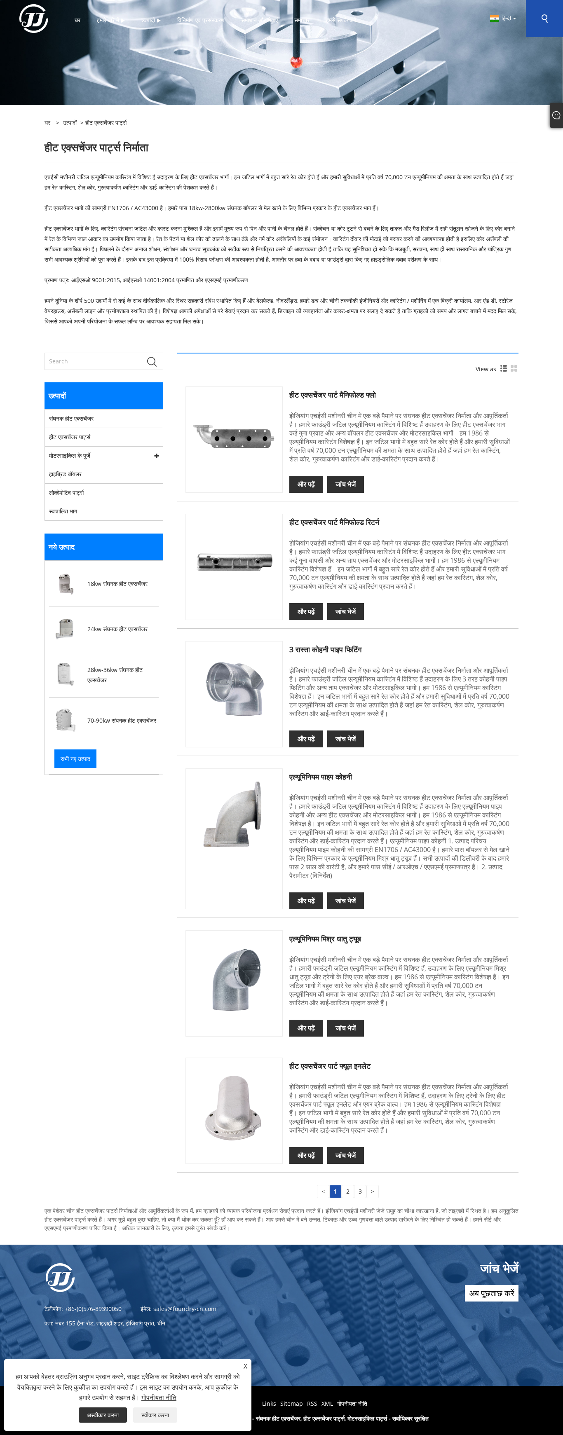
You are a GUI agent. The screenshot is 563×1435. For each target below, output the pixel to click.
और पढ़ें (306, 484)
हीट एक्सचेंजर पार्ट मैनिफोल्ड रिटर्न (334, 522)
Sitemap (291, 1403)
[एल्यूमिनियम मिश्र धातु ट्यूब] (234, 978)
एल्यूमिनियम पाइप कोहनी (320, 777)
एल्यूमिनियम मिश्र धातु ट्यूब (325, 938)
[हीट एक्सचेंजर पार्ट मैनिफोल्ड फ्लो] (234, 434)
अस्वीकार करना (103, 1415)
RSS (312, 1403)
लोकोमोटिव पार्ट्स (66, 492)
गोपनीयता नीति (352, 1403)
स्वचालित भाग (63, 511)
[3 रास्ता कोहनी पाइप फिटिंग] (234, 689)
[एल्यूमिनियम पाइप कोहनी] (234, 816)
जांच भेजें (345, 484)
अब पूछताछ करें (491, 1293)
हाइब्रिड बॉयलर (65, 474)
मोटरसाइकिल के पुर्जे (69, 455)
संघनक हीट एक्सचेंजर (71, 418)
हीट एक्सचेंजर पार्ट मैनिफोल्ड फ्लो (332, 395)
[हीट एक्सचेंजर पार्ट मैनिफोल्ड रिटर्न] (234, 562)
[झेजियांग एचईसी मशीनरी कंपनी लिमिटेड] (33, 18)
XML (327, 1403)
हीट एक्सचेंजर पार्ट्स (69, 437)
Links (269, 1403)
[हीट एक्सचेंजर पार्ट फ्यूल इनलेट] (234, 1106)
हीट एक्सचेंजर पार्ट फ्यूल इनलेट (330, 1066)
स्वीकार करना (155, 1415)
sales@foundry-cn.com (184, 1309)
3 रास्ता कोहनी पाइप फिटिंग (325, 649)
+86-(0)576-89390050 (93, 1309)
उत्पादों (70, 122)
